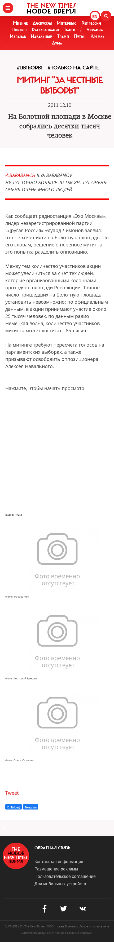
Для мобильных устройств (60, 884)
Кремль (97, 36)
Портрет (19, 30)
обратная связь (52, 848)
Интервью (67, 23)
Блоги (69, 30)
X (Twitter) (13, 807)
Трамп (63, 36)
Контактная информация (58, 861)
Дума (57, 43)
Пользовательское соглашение (65, 876)
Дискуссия (42, 23)
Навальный (41, 36)
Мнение (20, 23)
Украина (94, 30)
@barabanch (20, 175)
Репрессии (91, 23)
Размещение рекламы (56, 869)
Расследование (46, 30)
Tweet (12, 793)
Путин (80, 36)
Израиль (18, 36)
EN (94, 16)
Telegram (31, 807)
